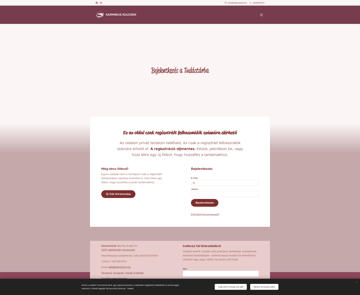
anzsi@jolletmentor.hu (237, 2)
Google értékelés (134, 273)
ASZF (104, 249)
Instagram (118, 273)
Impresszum (128, 249)
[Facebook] (96, 2)
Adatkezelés (114, 249)
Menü (262, 15)
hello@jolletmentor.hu (119, 267)
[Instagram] (101, 2)
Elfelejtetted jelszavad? (205, 214)
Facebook (106, 273)
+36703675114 (258, 2)
